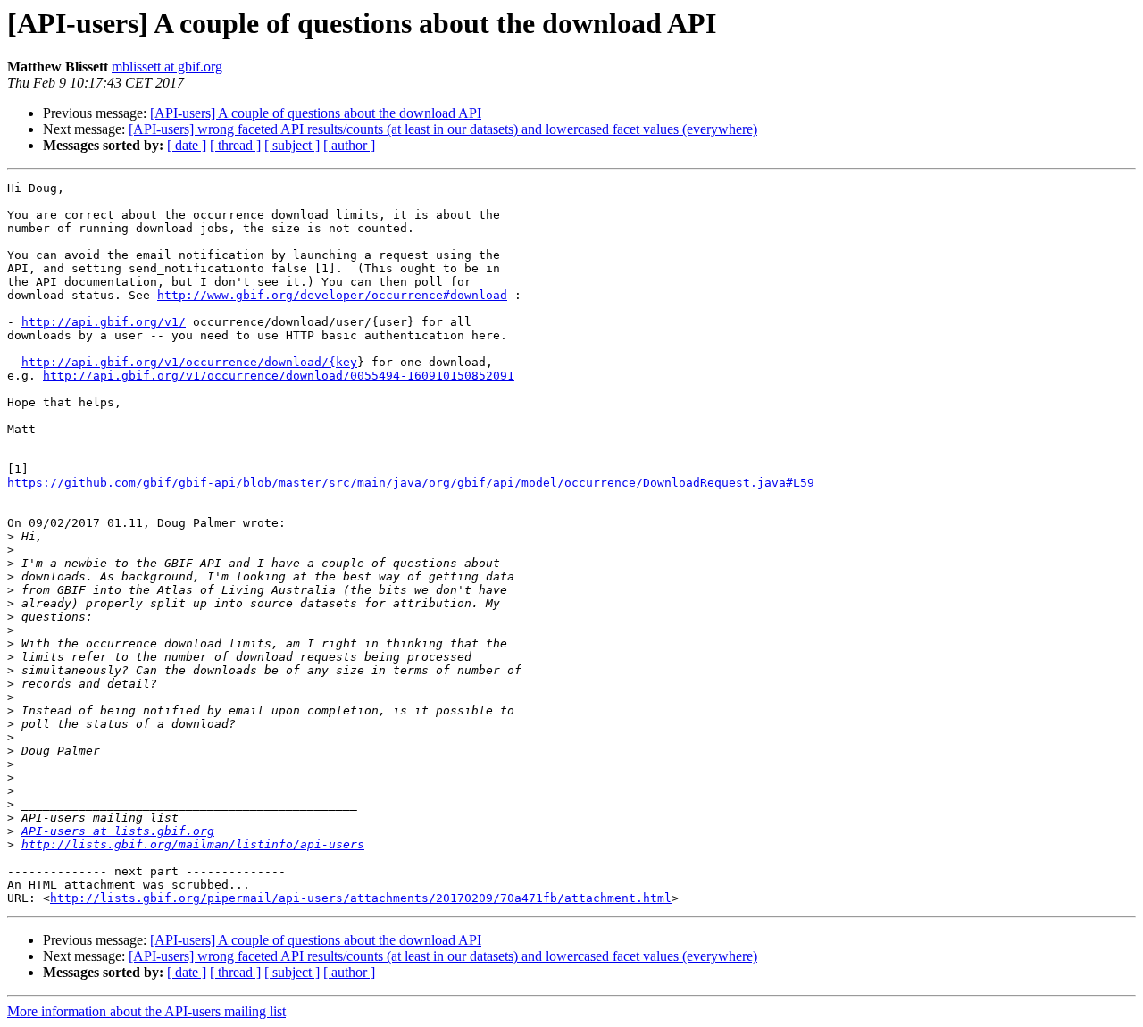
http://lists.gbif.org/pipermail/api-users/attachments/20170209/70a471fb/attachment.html (361, 898)
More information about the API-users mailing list (146, 1011)
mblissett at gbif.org (167, 66)
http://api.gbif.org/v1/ (103, 322)
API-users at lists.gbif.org (117, 831)
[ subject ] (292, 145)
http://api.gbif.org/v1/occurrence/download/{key (189, 362)
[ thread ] (235, 145)
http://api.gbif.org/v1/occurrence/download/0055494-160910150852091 (278, 375)
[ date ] (186, 145)
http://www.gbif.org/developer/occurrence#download (332, 295)
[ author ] (349, 145)
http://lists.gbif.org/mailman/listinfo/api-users (192, 844)
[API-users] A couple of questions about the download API (315, 113)
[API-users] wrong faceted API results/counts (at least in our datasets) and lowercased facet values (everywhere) (443, 129)
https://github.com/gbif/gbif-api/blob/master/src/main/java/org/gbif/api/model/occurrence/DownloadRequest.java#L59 (410, 482)
